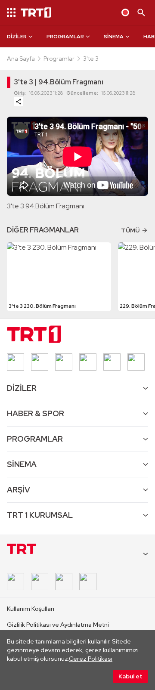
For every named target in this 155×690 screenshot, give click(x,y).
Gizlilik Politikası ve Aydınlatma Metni (58, 624)
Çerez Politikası (90, 658)
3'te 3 (91, 58)
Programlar (58, 58)
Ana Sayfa (21, 58)
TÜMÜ (130, 230)
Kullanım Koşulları (30, 609)
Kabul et (130, 676)
